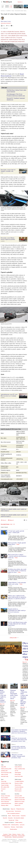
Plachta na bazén (16, 815)
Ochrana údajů (21, 835)
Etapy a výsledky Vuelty (20, 768)
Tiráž (23, 834)
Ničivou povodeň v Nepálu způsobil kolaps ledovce (17, 543)
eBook (4, 25)
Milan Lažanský (4, 21)
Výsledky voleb (4, 770)
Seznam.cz (20, 1)
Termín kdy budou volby (6, 772)
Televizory (13, 827)
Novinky (9, 21)
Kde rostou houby (10, 811)
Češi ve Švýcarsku (5, 801)
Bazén (9, 815)
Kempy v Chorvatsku (5, 795)
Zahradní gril (11, 820)
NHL (2, 790)
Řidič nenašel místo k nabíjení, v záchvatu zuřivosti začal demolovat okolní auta (17, 556)
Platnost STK (17, 805)
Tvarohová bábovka (19, 787)
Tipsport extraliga (4, 785)
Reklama (14, 834)
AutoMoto (3, 241)
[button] (14, 51)
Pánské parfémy (13, 829)
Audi (11, 524)
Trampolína (23, 815)
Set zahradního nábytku (19, 817)
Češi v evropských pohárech (13, 813)
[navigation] (2, 2)
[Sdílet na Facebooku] (24, 520)
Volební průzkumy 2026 (6, 768)
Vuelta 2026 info (18, 766)
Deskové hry (7, 827)
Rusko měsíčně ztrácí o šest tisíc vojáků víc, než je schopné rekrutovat (3, 696)
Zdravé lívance (18, 785)
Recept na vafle (18, 789)
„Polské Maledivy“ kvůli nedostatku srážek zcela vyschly (17, 583)
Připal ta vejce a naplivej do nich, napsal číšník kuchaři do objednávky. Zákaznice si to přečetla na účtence (17, 597)
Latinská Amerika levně (6, 803)
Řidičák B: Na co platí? (19, 801)
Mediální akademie (6, 835)
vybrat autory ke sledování (5, 23)
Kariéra (19, 834)
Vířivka (16, 820)
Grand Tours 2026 (19, 776)
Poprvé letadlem (4, 797)
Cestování (10, 585)
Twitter (10, 834)
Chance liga (3, 781)
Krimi (9, 534)
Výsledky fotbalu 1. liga (6, 783)
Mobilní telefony (18, 822)
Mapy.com (13, 808)
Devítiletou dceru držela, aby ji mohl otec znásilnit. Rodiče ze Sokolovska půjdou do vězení (17, 570)
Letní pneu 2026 (18, 795)
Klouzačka (10, 817)
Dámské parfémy (15, 824)
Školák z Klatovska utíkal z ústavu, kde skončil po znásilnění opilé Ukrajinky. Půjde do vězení (24, 697)
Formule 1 (3, 789)
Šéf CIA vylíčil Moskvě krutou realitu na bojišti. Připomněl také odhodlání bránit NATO (17, 623)
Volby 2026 (3, 766)
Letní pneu (22, 824)
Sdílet (9, 25)
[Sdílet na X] (26, 520)
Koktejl (9, 600)
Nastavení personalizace (18, 837)
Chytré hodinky (19, 827)
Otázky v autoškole (19, 803)
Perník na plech (18, 790)
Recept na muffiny (19, 783)
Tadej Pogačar (18, 772)
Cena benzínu (18, 811)
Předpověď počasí (20, 808)
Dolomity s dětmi (4, 805)
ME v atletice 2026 (5, 787)
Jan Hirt (16, 770)
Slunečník (5, 817)
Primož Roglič (18, 774)
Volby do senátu (4, 774)
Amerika (9, 627)
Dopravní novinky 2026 (20, 799)
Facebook (5, 834)
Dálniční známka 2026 (19, 797)
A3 (14, 524)
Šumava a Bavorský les (6, 799)
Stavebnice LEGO (6, 824)
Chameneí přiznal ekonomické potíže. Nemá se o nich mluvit (14, 694)
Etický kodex (14, 835)
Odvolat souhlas (8, 837)
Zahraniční (10, 546)
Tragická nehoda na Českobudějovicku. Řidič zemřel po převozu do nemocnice (17, 610)
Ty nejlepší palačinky (19, 781)
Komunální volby (4, 776)
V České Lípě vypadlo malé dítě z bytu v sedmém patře (16, 531)
